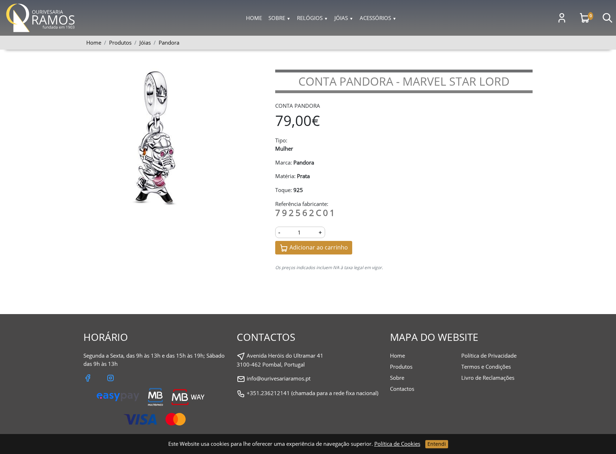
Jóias (343, 17)
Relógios (312, 17)
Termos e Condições (486, 366)
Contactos (402, 388)
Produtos (401, 366)
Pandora (169, 42)
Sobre (279, 17)
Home (254, 17)
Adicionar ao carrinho (318, 247)
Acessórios (378, 17)
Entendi (436, 443)
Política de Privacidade (489, 355)
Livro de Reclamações (487, 377)
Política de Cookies (397, 443)
